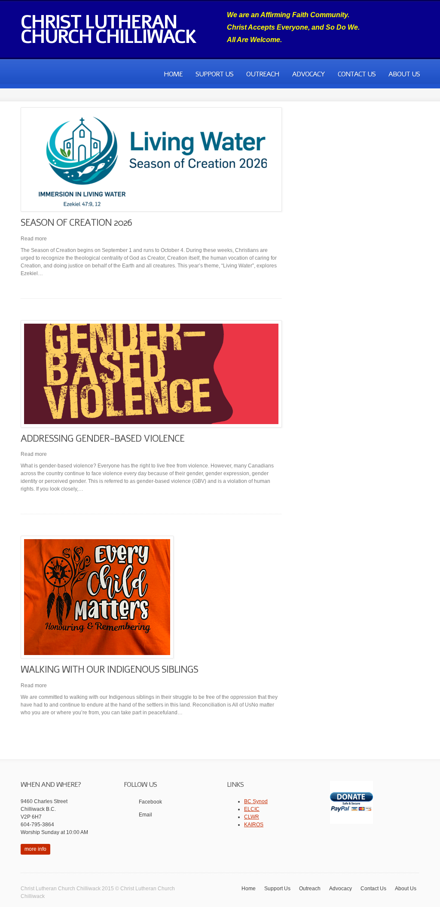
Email (145, 815)
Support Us (214, 74)
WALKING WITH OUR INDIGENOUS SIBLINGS (109, 669)
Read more (34, 239)
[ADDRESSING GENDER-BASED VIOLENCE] (151, 374)
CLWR (251, 817)
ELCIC (252, 809)
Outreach (262, 74)
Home (173, 74)
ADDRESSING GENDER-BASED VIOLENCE (102, 438)
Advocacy (308, 74)
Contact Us (357, 74)
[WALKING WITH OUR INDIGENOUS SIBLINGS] (151, 597)
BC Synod (256, 801)
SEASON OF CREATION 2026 (76, 222)
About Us (404, 74)
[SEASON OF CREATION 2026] (151, 159)
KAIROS (253, 825)
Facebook (150, 802)
